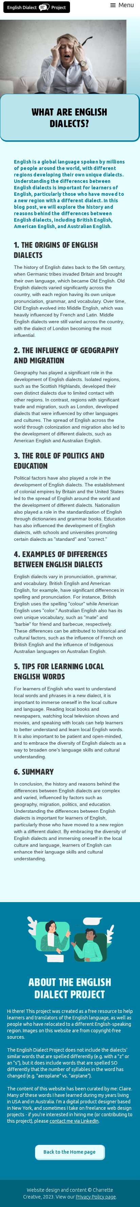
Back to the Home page (69, 1152)
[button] (121, 5)
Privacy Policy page (96, 1197)
